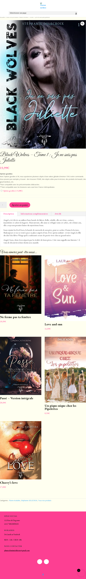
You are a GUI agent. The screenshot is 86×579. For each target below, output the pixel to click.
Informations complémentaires (34, 213)
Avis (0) (58, 213)
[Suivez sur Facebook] (39, 561)
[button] (82, 24)
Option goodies (12, 190)
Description (8, 213)
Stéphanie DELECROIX (29, 500)
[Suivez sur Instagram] (46, 561)
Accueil (2, 17)
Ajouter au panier (20, 204)
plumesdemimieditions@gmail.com (17, 550)
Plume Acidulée (14, 500)
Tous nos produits (12, 17)
